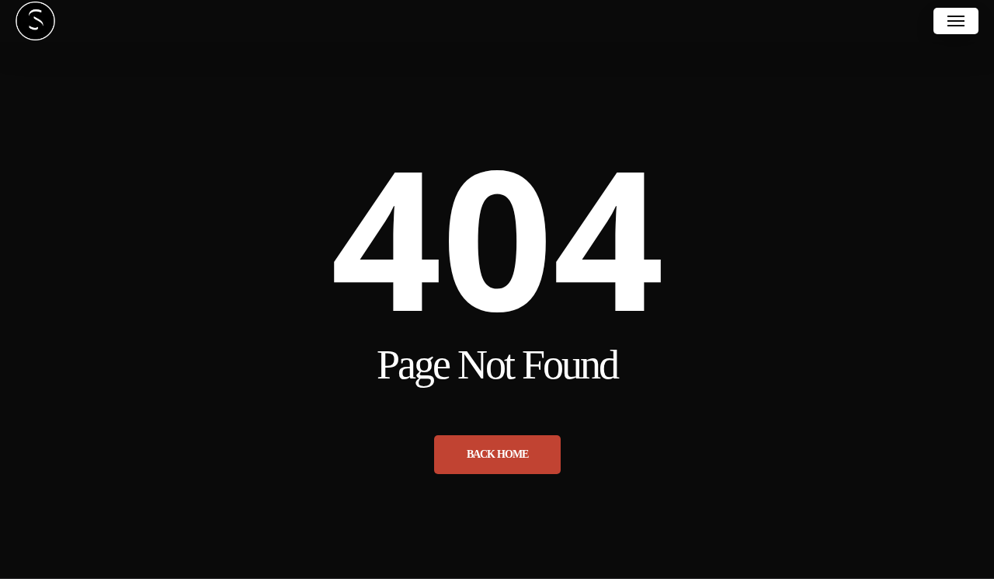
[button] (955, 21)
